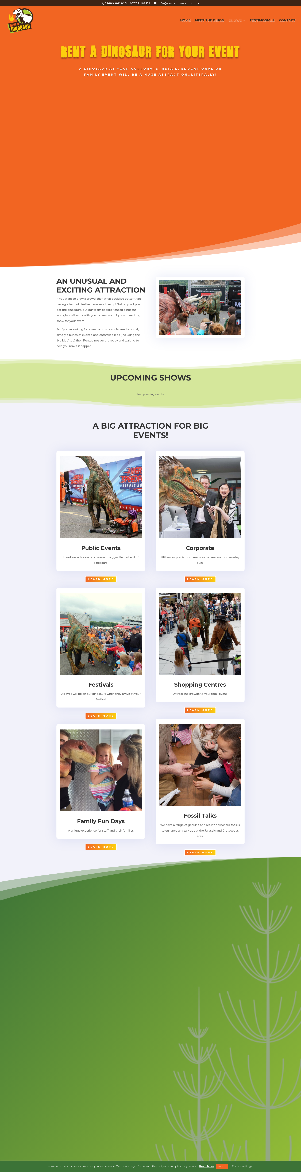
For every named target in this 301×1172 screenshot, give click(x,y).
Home (185, 20)
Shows (234, 20)
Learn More (101, 579)
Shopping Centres (200, 684)
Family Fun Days (101, 821)
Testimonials (262, 20)
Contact (287, 20)
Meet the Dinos (209, 20)
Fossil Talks (200, 815)
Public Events (101, 548)
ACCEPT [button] (222, 1166)
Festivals (101, 684)
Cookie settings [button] (242, 1166)
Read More (206, 1166)
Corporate (200, 548)
